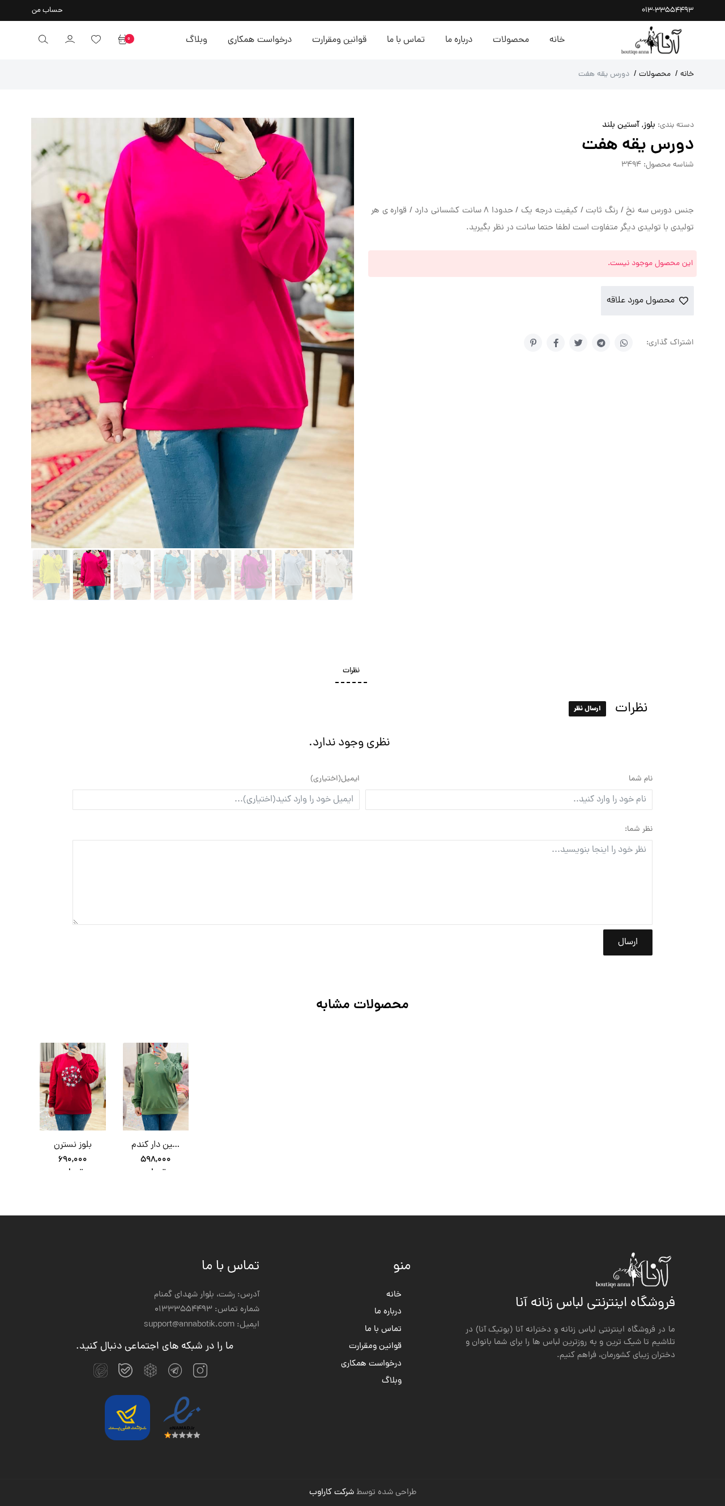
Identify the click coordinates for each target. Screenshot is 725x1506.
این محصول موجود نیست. (650, 264)
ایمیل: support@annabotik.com (201, 1325)
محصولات (511, 40)
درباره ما (458, 40)
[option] (72, 1109)
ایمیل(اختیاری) (335, 779)
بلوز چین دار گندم (156, 1145)
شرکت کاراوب (331, 1492)
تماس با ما (406, 40)
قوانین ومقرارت (339, 40)
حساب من (47, 10)
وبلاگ (196, 40)
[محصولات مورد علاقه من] (96, 40)
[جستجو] (43, 40)
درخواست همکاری (259, 40)
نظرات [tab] (351, 671)
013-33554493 (667, 10)
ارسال (628, 942)
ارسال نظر (587, 708)
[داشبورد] (70, 40)
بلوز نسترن (73, 1145)
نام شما (640, 779)
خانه (557, 40)
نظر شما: (638, 829)
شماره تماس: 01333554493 (207, 1310)
